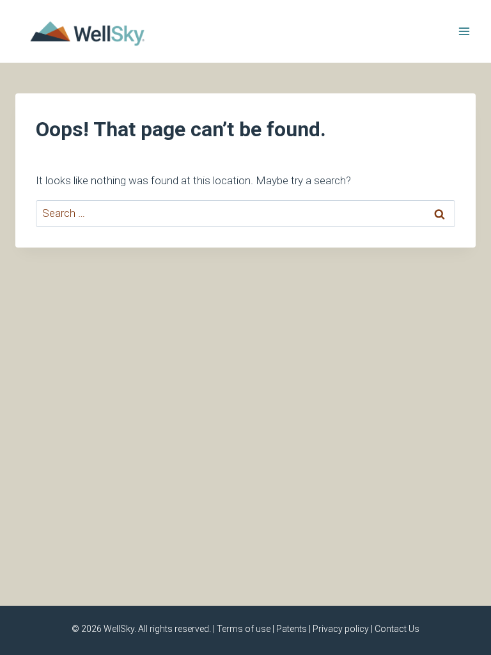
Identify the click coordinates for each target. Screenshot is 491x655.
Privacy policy (341, 629)
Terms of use (243, 629)
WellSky (119, 629)
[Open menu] (464, 31)
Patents (291, 629)
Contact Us (397, 629)
